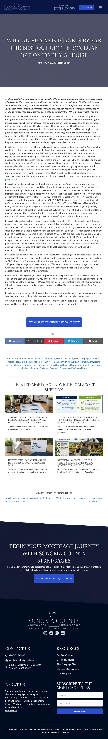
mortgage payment (48, 368)
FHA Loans (50, 358)
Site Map (64, 732)
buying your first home (31, 361)
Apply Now (86, 7)
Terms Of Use (46, 732)
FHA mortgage (81, 358)
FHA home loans (64, 358)
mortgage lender (29, 368)
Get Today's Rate (65, 659)
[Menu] (100, 7)
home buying (86, 361)
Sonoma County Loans (78, 729)
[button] (45, 633)
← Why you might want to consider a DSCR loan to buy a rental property (28, 500)
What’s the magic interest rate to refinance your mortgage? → (79, 500)
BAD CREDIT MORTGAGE (30, 358)
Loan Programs (64, 673)
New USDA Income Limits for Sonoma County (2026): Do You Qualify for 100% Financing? (75, 463)
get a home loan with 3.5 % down (61, 361)
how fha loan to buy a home (46, 365)
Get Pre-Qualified (65, 655)
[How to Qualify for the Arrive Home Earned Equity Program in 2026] (29, 446)
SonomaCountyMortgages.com (42, 729)
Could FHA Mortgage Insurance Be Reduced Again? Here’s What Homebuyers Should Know (27, 420)
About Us (62, 729)
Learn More (11, 710)
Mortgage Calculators (68, 669)
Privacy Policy (95, 729)
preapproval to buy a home (73, 368)
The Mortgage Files (66, 664)
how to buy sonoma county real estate (82, 365)
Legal (56, 732)
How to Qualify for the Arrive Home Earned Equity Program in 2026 (28, 463)
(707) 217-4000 (64, 8)
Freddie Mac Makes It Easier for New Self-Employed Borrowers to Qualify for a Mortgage (78, 420)
